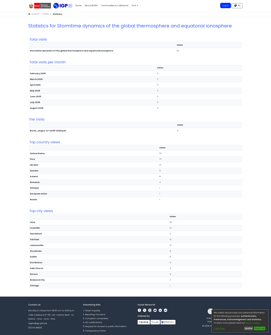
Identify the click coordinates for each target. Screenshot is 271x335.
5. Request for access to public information (104, 326)
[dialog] (240, 321)
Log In (226, 5)
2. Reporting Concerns (94, 314)
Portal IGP (35, 14)
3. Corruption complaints (95, 318)
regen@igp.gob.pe (37, 323)
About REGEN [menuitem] (91, 5)
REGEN (46, 14)
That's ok (259, 328)
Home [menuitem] (78, 5)
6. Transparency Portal (94, 330)
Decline (248, 328)
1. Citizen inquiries (91, 310)
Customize (219, 328)
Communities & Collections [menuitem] (114, 5)
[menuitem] (134, 5)
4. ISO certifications (92, 322)
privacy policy (252, 322)
